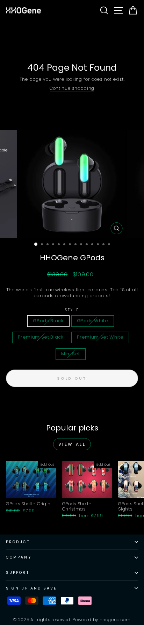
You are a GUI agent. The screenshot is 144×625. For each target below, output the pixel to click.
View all (72, 444)
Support (17, 572)
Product (18, 542)
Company (19, 557)
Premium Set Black (41, 337)
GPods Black (48, 320)
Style (72, 310)
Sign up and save (31, 588)
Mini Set (70, 353)
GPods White (92, 320)
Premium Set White (100, 337)
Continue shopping (72, 89)
